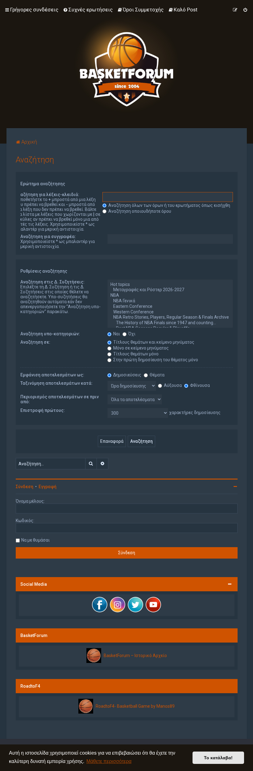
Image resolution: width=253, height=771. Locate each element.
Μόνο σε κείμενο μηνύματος (140, 348)
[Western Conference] (170, 312)
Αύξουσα (172, 385)
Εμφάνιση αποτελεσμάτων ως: (52, 374)
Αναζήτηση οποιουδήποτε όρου (139, 211)
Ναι (116, 333)
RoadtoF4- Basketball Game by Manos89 (135, 706)
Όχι (131, 333)
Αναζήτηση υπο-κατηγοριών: (50, 333)
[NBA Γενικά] (170, 301)
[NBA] (170, 295)
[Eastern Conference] (170, 306)
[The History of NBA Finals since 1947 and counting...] (170, 323)
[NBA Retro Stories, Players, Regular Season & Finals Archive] (170, 317)
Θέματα (156, 374)
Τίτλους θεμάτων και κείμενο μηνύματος (153, 342)
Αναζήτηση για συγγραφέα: (48, 236)
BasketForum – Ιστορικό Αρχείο (135, 655)
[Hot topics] (170, 284)
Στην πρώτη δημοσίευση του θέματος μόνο (155, 359)
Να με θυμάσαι (35, 540)
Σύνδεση (24, 486)
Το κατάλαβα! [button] (218, 757)
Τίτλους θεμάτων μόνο (135, 353)
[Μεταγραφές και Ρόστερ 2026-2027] (170, 290)
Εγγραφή (47, 486)
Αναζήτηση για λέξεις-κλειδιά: (47, 194)
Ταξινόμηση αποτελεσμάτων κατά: (56, 383)
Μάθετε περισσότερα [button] (108, 761)
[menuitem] (88, 9)
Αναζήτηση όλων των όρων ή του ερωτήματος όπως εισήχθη (168, 205)
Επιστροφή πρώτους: (42, 410)
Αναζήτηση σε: (35, 342)
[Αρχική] (126, 64)
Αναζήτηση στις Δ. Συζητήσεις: (52, 281)
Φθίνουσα (199, 385)
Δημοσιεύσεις (126, 374)
